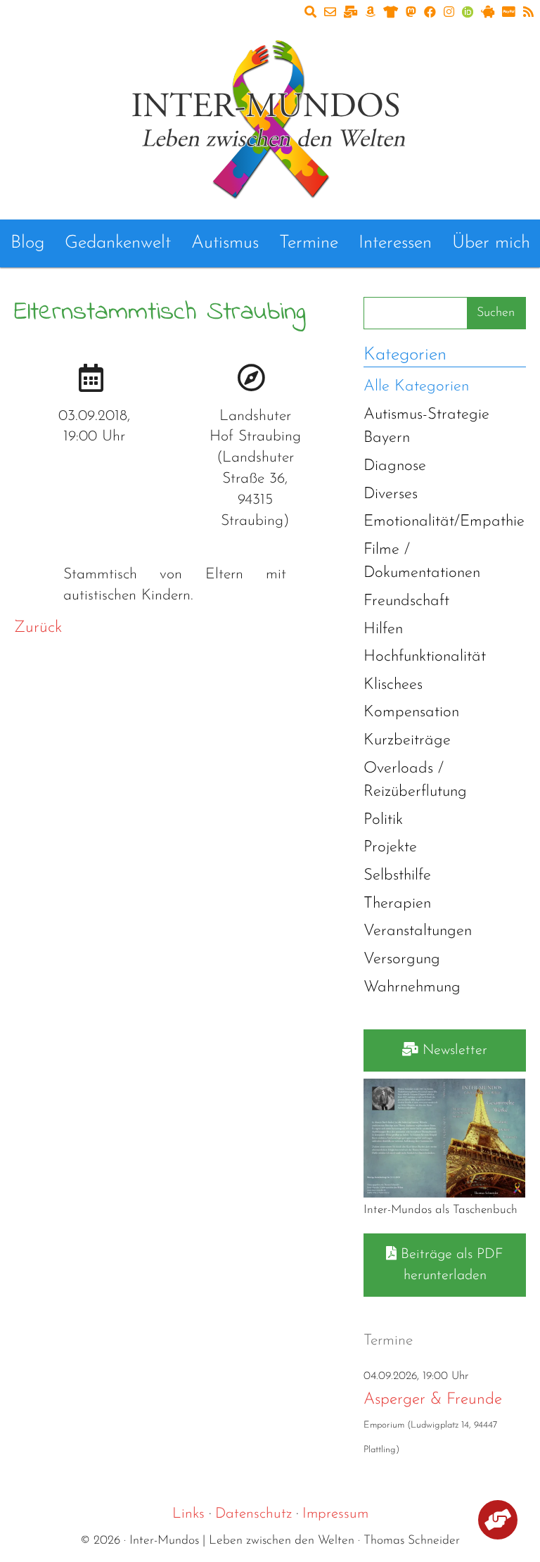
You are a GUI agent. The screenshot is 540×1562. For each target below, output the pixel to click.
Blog (27, 243)
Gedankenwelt (118, 243)
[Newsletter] (350, 13)
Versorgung (402, 959)
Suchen (496, 313)
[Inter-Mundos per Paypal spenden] (509, 13)
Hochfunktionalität (425, 657)
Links (188, 1513)
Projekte (390, 847)
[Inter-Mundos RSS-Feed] (528, 13)
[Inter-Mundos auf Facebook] (430, 13)
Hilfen (383, 629)
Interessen (395, 243)
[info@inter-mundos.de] (330, 13)
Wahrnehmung (412, 987)
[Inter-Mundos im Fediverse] (411, 13)
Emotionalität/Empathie (444, 522)
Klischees (393, 685)
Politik (383, 820)
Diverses (391, 494)
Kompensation (411, 712)
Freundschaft (406, 601)
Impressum (335, 1513)
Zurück (38, 628)
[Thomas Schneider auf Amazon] (370, 13)
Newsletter (452, 1050)
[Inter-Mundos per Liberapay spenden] (487, 13)
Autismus (225, 243)
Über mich (491, 243)
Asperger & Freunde (433, 1400)
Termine (308, 243)
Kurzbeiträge (407, 740)
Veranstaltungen (418, 931)
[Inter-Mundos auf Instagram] (449, 13)
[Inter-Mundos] (270, 116)
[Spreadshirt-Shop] (390, 13)
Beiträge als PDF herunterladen (450, 1265)
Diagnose (395, 466)
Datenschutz (253, 1513)
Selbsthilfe (397, 876)
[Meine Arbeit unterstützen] (497, 1522)
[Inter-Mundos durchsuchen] (310, 13)
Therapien (397, 904)
